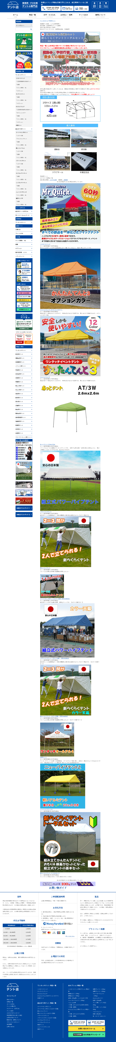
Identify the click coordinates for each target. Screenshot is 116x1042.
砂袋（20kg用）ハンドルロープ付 (78, 998)
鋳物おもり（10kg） (74, 993)
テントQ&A (83, 16)
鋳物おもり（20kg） (74, 995)
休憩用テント (19, 433)
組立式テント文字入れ (22, 211)
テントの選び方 (11, 1006)
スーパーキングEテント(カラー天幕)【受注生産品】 (55, 598)
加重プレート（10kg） (99, 989)
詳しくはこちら (70, 936)
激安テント (41, 1029)
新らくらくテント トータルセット (50, 873)
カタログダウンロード (13, 1013)
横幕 (17, 244)
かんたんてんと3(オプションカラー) (48, 995)
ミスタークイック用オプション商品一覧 (79, 990)
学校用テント (19, 370)
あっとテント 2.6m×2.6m (47, 444)
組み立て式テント (21, 129)
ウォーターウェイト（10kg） (98, 995)
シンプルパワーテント (21, 182)
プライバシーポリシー (13, 1022)
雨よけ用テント (20, 385)
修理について (100, 16)
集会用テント (19, 409)
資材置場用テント (21, 417)
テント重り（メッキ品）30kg (100, 1008)
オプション (19, 248)
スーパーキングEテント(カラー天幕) (48, 1008)
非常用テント (19, 429)
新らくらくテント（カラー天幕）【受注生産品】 (54, 716)
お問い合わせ (10, 1026)
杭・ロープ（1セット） (99, 1016)
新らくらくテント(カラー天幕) (46, 1013)
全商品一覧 (10, 1001)
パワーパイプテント (21, 160)
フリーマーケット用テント (23, 437)
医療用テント (19, 425)
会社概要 (9, 1024)
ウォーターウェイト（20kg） (76, 1000)
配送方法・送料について (14, 1019)
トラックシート (20, 256)
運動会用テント (20, 358)
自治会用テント (20, 374)
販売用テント (19, 397)
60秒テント (19, 125)
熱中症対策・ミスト (21, 252)
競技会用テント (20, 413)
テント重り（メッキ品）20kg (100, 1004)
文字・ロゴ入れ (49, 16)
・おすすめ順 (53, 180)
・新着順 (65, 180)
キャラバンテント (20, 94)
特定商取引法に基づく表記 (14, 1015)
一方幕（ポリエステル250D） (77, 1014)
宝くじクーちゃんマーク (23, 215)
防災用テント (19, 354)
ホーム (15, 16)
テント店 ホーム (44, 20)
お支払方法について (12, 1017)
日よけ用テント (20, 389)
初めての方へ (10, 999)
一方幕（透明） (72, 1007)
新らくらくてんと (20, 148)
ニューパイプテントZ (21, 192)
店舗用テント (19, 405)
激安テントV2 (19, 198)
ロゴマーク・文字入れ (13, 1008)
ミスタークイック (20, 78)
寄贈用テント (19, 381)
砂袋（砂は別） (97, 1014)
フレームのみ (19, 233)
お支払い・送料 (66, 16)
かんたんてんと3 (20, 106)
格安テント (41, 1024)
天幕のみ (18, 229)
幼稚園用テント (20, 362)
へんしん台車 (72, 1002)
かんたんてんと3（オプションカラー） (51, 309)
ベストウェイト (97, 1011)
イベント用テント (21, 366)
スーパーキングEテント (22, 132)
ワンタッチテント (21, 75)
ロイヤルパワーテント (21, 173)
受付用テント (19, 401)
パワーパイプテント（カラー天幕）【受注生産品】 (54, 658)
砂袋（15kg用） (97, 1000)
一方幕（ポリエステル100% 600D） (78, 1005)
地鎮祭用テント (20, 421)
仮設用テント (19, 393)
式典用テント (19, 378)
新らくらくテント (45, 568)
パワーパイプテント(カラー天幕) (47, 1018)
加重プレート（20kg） (99, 991)
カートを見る (10, 1004)
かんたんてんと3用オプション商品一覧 (78, 1010)
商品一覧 (32, 16)
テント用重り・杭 (21, 240)
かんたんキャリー (98, 998)
